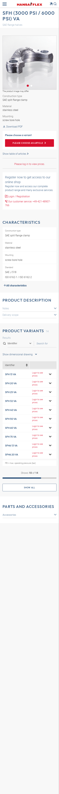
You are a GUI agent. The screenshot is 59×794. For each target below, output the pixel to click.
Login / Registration (19, 196)
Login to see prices (37, 374)
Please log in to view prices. (29, 164)
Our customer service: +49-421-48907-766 (28, 203)
